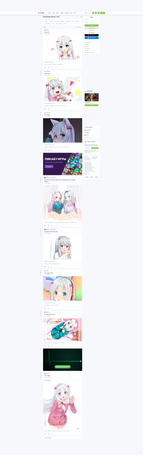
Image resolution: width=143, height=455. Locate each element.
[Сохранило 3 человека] (48, 346)
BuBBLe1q (47, 312)
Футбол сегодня (87, 173)
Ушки (68, 147)
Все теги (64, 23)
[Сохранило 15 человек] (48, 225)
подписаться (94, 148)
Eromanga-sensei (60, 64)
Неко (65, 147)
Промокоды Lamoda (88, 163)
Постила (86, 172)
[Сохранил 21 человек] (48, 150)
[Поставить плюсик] (40, 30)
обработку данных (92, 151)
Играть (91, 105)
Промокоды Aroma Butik (88, 166)
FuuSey (47, 270)
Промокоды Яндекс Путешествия (90, 167)
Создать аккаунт (91, 28)
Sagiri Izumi (47, 73)
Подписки (62, 12)
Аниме (49, 64)
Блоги (71, 12)
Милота (63, 105)
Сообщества (67, 12)
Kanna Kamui (72, 222)
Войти (102, 12)
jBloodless (47, 177)
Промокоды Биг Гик (88, 162)
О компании (94, 158)
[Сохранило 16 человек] (48, 434)
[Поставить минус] (40, 34)
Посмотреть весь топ (88, 137)
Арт (60, 147)
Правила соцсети (94, 156)
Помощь (86, 156)
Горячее (49, 12)
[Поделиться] (51, 67)
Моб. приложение (87, 159)
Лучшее (53, 12)
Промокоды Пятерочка (88, 165)
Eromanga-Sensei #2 (49, 314)
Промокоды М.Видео (88, 164)
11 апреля (62, 342)
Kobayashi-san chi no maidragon (64, 222)
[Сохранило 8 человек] (48, 67)
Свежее (57, 12)
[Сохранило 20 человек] (48, 109)
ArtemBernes (48, 71)
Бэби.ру (86, 174)
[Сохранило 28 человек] (48, 267)
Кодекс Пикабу (87, 157)
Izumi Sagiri (55, 64)
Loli (51, 64)
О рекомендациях (95, 157)
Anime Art (46, 32)
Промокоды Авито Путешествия (90, 171)
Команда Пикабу (87, 158)
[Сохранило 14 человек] (48, 308)
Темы (74, 12)
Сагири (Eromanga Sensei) (51, 231)
